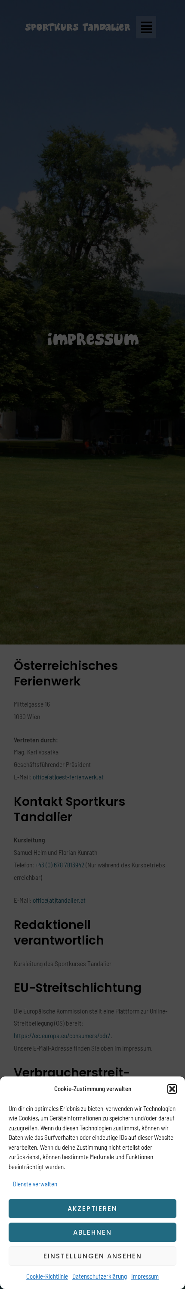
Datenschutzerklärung (99, 1276)
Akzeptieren (92, 1208)
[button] (172, 1089)
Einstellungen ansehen (92, 1256)
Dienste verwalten (35, 1184)
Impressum (145, 1276)
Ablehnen (92, 1232)
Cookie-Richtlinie (47, 1276)
